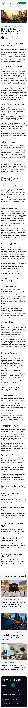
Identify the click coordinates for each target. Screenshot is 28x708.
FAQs (18, 691)
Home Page (6, 691)
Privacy (9, 703)
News (13, 691)
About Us (5, 703)
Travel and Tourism (6, 26)
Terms (14, 703)
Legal (18, 703)
